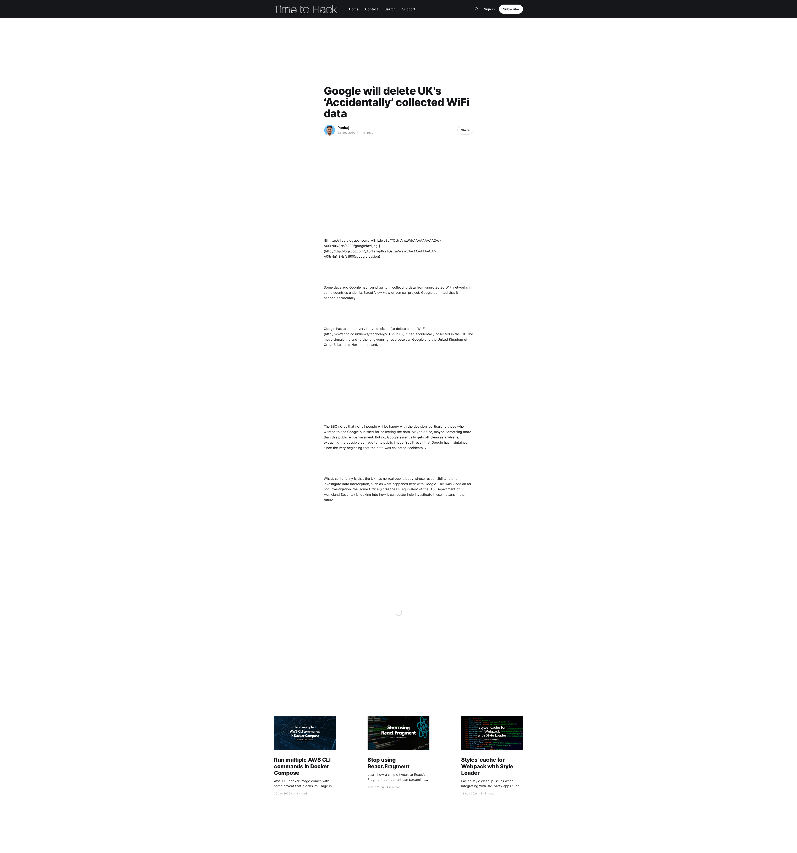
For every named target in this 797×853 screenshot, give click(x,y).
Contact (371, 9)
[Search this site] (476, 9)
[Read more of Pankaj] (329, 130)
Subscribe (511, 9)
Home (353, 9)
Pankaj (343, 128)
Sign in (489, 9)
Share (465, 130)
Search (390, 9)
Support (408, 9)
